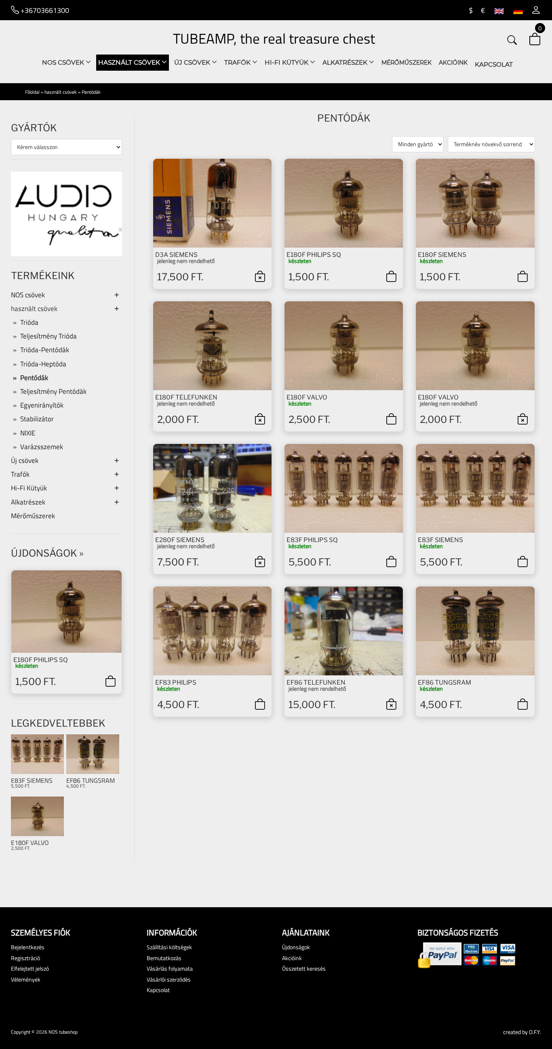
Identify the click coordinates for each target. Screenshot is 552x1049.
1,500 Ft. (35, 681)
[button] (536, 10)
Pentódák (91, 92)
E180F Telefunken (186, 397)
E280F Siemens (179, 540)
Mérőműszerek (406, 62)
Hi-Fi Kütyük (287, 62)
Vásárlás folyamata (170, 968)
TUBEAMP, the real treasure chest (274, 38)
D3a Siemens (176, 255)
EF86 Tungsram (90, 780)
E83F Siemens (32, 780)
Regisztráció (25, 958)
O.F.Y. (535, 1032)
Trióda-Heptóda (43, 364)
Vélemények (25, 979)
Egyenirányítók (41, 405)
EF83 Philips (175, 682)
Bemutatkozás (164, 958)
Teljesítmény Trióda (48, 336)
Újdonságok (44, 553)
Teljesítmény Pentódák (53, 391)
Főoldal (32, 92)
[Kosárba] (110, 681)
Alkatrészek (345, 62)
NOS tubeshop (63, 1032)
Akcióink (453, 62)
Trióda (29, 322)
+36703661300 (44, 10)
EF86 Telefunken (316, 682)
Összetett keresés (304, 968)
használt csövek (130, 62)
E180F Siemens (442, 255)
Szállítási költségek (169, 947)
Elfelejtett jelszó (30, 968)
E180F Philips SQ (40, 660)
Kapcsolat (494, 64)
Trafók (238, 62)
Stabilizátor (37, 419)
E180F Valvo (30, 842)
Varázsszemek (41, 446)
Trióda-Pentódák (44, 350)
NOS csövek (64, 62)
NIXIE (27, 433)
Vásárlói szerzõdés (169, 979)
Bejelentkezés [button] (27, 947)
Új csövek (193, 62)
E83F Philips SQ (312, 540)
